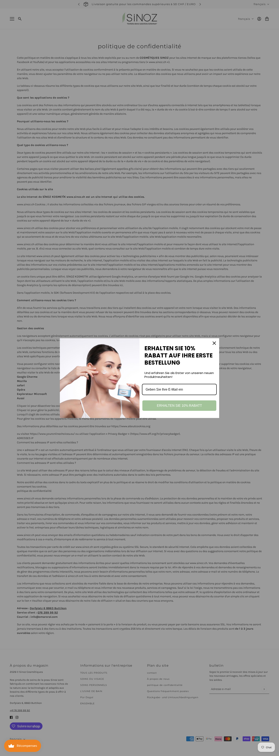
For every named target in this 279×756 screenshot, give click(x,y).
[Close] (214, 343)
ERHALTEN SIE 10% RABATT (179, 405)
